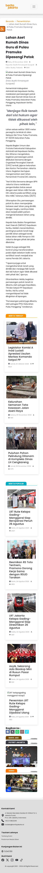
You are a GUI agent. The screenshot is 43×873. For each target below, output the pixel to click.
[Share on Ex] (13, 732)
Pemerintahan (23, 21)
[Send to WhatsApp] (17, 732)
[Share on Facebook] (8, 732)
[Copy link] (27, 732)
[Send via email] (22, 732)
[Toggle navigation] (34, 6)
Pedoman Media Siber (10, 839)
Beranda (10, 21)
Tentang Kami (6, 836)
